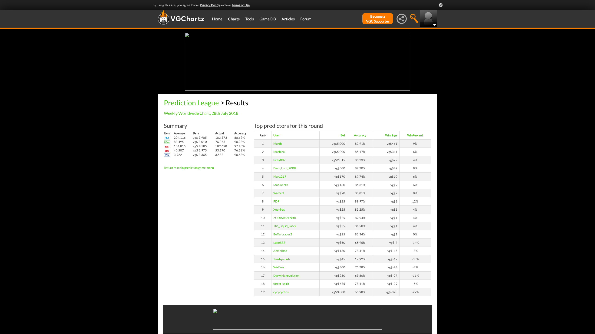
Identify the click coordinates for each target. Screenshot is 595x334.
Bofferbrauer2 (282, 234)
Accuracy (360, 135)
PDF (276, 201)
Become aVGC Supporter (377, 18)
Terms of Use (241, 5)
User (276, 135)
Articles (288, 18)
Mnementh (280, 185)
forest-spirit (281, 284)
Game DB (267, 18)
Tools (249, 18)
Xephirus (279, 209)
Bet (342, 135)
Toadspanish (281, 259)
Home (217, 18)
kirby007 (279, 160)
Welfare (278, 267)
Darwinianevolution (286, 275)
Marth (277, 143)
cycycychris (281, 292)
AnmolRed (280, 251)
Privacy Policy (210, 5)
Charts (234, 18)
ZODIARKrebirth (284, 218)
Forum (305, 18)
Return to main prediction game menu (189, 168)
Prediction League (191, 102)
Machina (279, 152)
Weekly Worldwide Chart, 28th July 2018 (201, 113)
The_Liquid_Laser (284, 226)
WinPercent (415, 135)
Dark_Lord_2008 (284, 168)
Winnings (391, 135)
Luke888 (279, 242)
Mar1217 (279, 176)
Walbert (278, 193)
